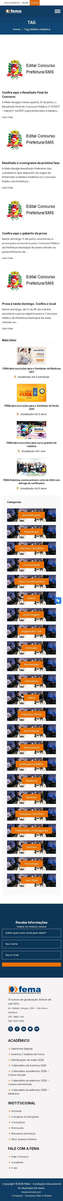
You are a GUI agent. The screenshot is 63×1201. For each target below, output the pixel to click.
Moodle (25, 3)
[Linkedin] (23, 1028)
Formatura (31, 681)
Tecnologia (31, 863)
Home (16, 29)
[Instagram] (10, 1028)
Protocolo (35, 3)
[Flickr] (36, 1028)
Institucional (31, 747)
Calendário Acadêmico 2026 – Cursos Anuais (28, 1073)
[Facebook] (17, 1028)
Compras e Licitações (25, 1116)
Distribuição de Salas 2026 (27, 1060)
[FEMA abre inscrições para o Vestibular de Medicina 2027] (31, 356)
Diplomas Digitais (22, 1048)
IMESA (31, 697)
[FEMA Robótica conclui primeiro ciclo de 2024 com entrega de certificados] (31, 467)
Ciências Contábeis (31, 548)
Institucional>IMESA (31, 764)
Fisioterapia (31, 664)
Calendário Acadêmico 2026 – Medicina (28, 1092)
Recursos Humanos (23, 1133)
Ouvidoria (17, 1162)
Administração (31, 515)
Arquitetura (31, 531)
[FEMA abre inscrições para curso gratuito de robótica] (31, 430)
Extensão (31, 648)
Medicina (31, 780)
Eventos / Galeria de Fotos (28, 1054)
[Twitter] (30, 1028)
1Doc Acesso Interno (24, 1139)
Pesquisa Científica (31, 814)
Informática (31, 731)
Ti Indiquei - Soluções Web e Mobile (32, 1195)
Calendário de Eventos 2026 (28, 1065)
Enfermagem (31, 614)
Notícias (31, 797)
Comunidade (31, 565)
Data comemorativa (31, 581)
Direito (32, 598)
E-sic (14, 1168)
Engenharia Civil (31, 631)
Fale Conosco (20, 1156)
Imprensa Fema (31, 714)
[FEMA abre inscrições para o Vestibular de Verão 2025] (31, 393)
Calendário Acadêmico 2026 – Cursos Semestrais (28, 1082)
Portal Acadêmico (12, 3)
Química (31, 847)
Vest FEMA (31, 880)
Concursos (18, 1122)
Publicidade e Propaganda (31, 830)
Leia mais (7, 117)
